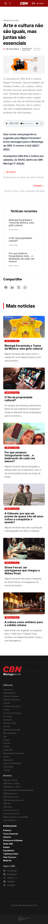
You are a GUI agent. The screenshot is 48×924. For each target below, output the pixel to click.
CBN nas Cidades (11, 696)
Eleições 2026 (9, 723)
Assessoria (8, 689)
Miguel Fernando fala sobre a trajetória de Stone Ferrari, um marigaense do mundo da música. (23, 582)
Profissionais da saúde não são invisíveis (23, 177)
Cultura (6, 710)
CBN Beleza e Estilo (12, 787)
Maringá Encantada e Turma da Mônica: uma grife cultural (21, 223)
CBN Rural (7, 807)
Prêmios (7, 830)
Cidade (6, 703)
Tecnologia (8, 767)
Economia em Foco (11, 813)
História (7, 837)
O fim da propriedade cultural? (20, 239)
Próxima (37, 186)
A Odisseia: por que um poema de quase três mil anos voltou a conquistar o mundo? (24, 518)
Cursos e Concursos (12, 713)
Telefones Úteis (10, 854)
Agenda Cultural (10, 780)
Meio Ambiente (9, 733)
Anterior (11, 172)
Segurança (8, 760)
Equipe (6, 847)
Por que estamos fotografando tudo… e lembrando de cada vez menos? (21, 257)
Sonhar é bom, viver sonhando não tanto (24, 191)
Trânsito (6, 770)
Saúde (6, 756)
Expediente (8, 850)
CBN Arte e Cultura (12, 341)
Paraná (6, 740)
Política (6, 746)
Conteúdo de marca (12, 706)
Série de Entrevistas (12, 763)
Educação (7, 720)
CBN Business (9, 693)
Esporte (6, 726)
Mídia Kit (7, 860)
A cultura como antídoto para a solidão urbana (24, 624)
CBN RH (6, 803)
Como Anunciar (10, 834)
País (5, 736)
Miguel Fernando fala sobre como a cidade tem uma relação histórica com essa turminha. (23, 357)
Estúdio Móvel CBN (11, 730)
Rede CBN (7, 750)
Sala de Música (10, 820)
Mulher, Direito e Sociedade (15, 817)
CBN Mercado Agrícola (13, 800)
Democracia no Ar (11, 810)
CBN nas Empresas (11, 699)
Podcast (6, 743)
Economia (7, 716)
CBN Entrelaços (10, 793)
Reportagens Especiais (13, 753)
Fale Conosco (9, 857)
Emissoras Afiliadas (13, 840)
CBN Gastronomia (11, 797)
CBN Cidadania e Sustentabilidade (18, 790)
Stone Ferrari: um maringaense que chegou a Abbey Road (22, 570)
